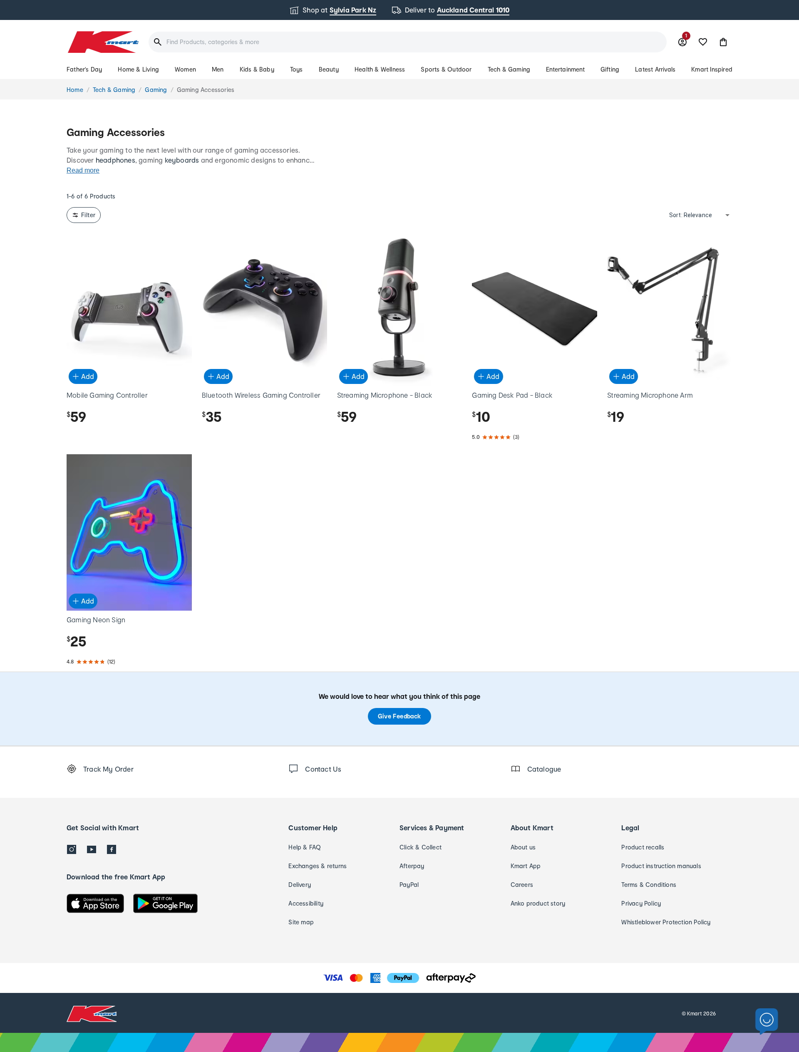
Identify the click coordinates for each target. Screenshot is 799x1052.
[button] (723, 42)
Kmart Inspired (711, 69)
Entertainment (565, 69)
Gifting (609, 69)
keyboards (182, 160)
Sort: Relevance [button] (690, 215)
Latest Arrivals (655, 69)
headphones (115, 160)
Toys (296, 69)
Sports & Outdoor (446, 69)
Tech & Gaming (509, 69)
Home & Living (138, 69)
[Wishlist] (703, 42)
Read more (83, 170)
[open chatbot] (766, 1021)
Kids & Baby (257, 69)
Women (185, 69)
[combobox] (408, 42)
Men (218, 69)
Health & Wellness (380, 69)
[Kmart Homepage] (103, 42)
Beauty (329, 69)
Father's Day (84, 69)
